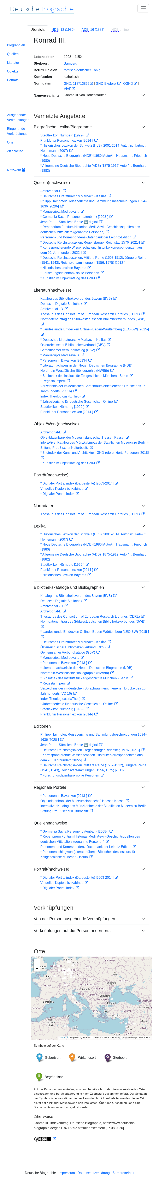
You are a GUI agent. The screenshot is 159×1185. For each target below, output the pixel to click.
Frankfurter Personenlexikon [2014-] (67, 140)
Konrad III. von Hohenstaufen (85, 95)
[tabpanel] (79, 592)
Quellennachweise (50, 823)
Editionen (42, 726)
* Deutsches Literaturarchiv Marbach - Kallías (73, 196)
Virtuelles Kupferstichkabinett (62, 488)
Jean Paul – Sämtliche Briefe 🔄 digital (69, 222)
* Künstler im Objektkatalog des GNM (68, 278)
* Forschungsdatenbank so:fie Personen (70, 273)
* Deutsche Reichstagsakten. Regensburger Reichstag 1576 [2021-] (90, 242)
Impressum (67, 1173)
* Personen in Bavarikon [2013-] (64, 360)
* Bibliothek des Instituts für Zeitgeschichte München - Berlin (84, 376)
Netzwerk (14, 170)
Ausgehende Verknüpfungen (18, 117)
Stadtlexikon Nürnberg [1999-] (62, 135)
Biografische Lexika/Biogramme (63, 127)
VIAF (67, 89)
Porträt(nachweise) (51, 475)
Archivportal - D (52, 309)
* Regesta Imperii (53, 381)
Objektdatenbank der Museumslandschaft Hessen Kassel (82, 437)
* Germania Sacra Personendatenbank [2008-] (74, 216)
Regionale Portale (50, 787)
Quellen (13, 54)
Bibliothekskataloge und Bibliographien (69, 587)
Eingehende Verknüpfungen (18, 131)
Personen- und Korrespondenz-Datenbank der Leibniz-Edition (86, 237)
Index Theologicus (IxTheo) (60, 396)
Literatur (13, 62)
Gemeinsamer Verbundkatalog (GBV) (68, 350)
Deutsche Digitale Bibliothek (61, 303)
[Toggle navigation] (143, 8)
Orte (10, 142)
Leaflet (62, 1037)
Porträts (12, 80)
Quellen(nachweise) (52, 182)
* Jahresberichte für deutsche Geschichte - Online (77, 401)
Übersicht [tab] (37, 29)
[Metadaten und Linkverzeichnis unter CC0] (45, 1139)
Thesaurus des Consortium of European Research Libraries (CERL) (90, 314)
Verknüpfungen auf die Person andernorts (72, 930)
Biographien (16, 45)
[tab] (63, 29)
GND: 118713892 (76, 83)
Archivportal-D (51, 191)
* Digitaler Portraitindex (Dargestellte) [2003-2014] (77, 483)
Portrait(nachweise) (51, 869)
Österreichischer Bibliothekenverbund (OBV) (73, 345)
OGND (128, 83)
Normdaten (44, 505)
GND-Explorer (106, 83)
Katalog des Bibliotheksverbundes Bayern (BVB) (76, 298)
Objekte (12, 71)
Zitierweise (15, 151)
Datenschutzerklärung (93, 1173)
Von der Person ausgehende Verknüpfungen (74, 918)
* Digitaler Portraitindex (57, 494)
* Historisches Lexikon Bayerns (63, 268)
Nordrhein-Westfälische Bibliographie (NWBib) (75, 370)
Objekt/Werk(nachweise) (56, 424)
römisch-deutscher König (82, 70)
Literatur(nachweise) (52, 290)
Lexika (40, 526)
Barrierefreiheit (123, 1173)
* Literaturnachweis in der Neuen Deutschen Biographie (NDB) (86, 365)
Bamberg (70, 63)
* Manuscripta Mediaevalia (60, 211)
